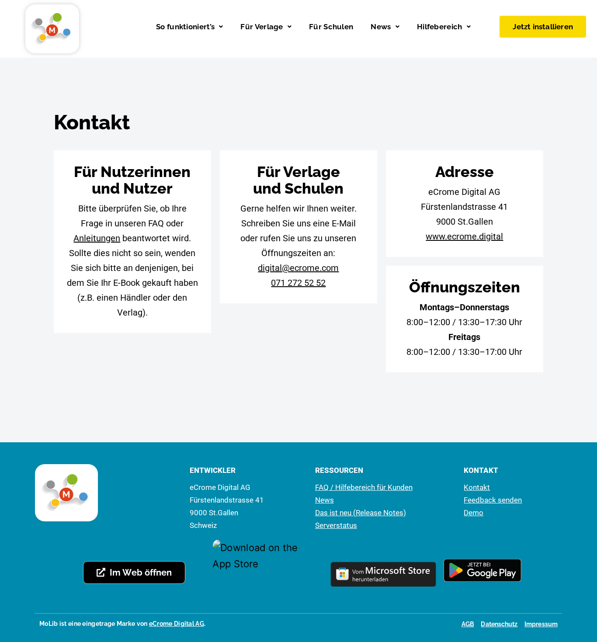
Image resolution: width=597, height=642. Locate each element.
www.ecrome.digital (464, 236)
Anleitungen (96, 238)
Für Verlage (261, 26)
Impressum (541, 624)
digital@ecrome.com (298, 268)
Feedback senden (493, 500)
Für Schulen (331, 26)
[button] (189, 27)
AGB (468, 624)
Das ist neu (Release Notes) (360, 512)
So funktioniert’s (185, 26)
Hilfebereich (439, 26)
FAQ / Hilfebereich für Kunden (364, 487)
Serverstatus (336, 525)
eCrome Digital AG (176, 623)
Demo (473, 512)
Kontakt (477, 487)
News (381, 26)
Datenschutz (499, 624)
